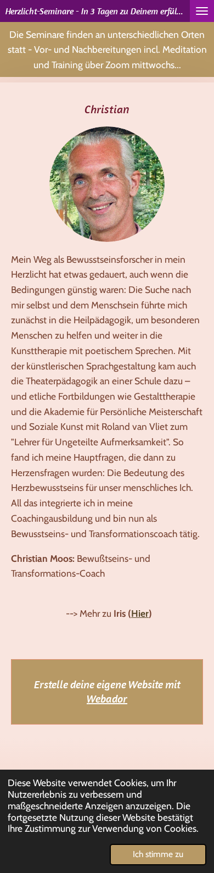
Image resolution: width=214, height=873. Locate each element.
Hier (140, 613)
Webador (107, 698)
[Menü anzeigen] (202, 11)
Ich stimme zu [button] (158, 854)
